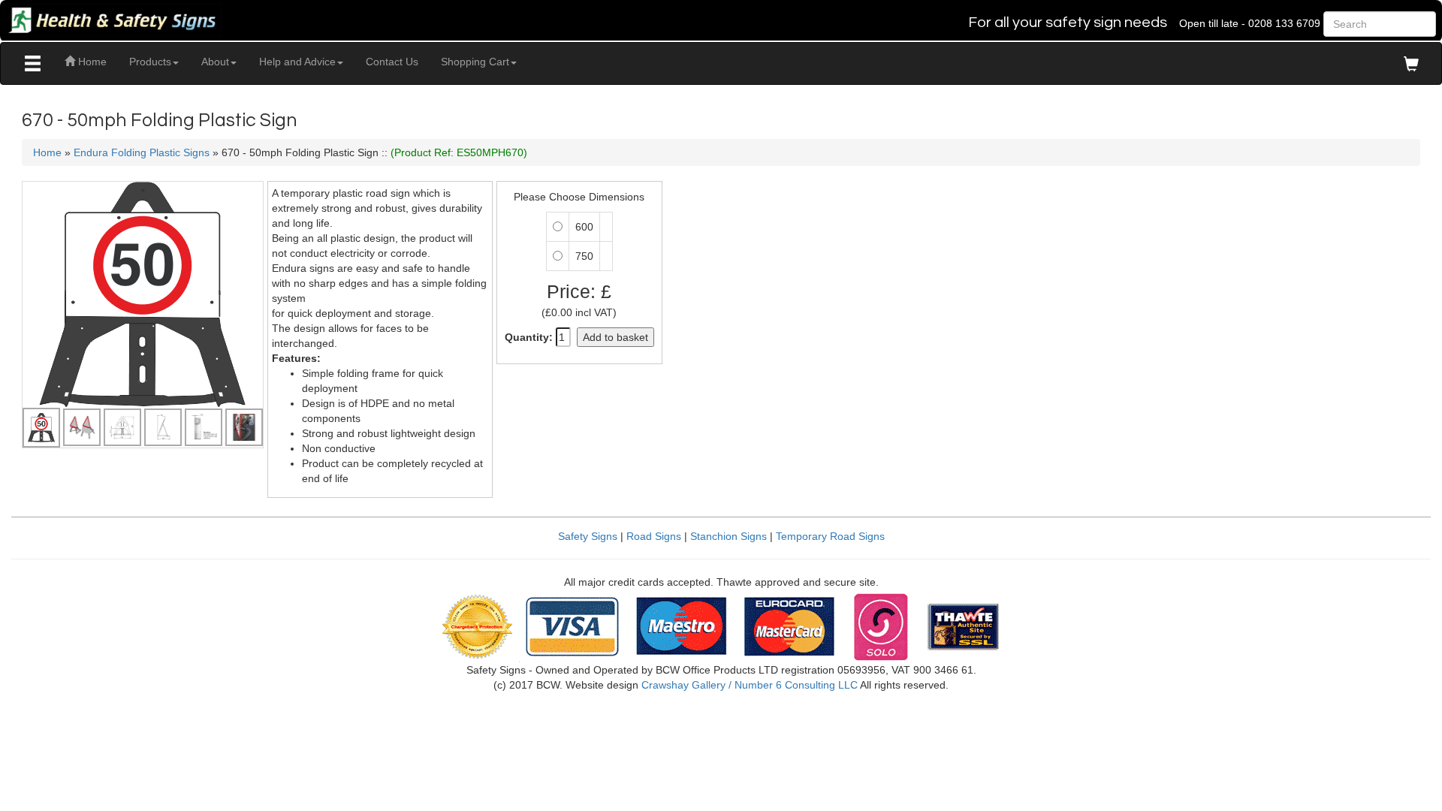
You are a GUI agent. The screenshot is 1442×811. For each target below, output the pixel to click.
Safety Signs (587, 536)
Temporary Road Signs (830, 536)
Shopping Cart (475, 62)
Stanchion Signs (728, 536)
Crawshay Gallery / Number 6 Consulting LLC (749, 685)
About (215, 62)
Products (150, 62)
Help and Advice (297, 62)
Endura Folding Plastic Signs (142, 152)
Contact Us (392, 62)
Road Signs (653, 536)
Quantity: (529, 337)
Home (91, 62)
